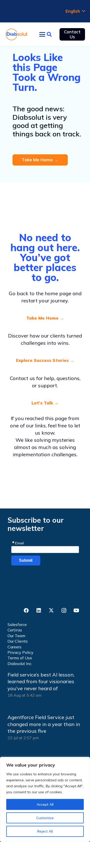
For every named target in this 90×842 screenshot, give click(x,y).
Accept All (45, 804)
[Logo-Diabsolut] (16, 34)
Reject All (45, 831)
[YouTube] (76, 610)
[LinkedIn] (38, 610)
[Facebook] (26, 610)
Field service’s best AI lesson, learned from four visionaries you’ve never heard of (41, 681)
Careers (15, 646)
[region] (45, 799)
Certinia (15, 629)
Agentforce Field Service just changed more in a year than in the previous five (44, 724)
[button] (75, 11)
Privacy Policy (21, 652)
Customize (45, 818)
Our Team (16, 635)
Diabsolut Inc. (20, 663)
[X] (51, 610)
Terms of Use (20, 657)
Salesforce (17, 624)
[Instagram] (64, 610)
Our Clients (18, 641)
